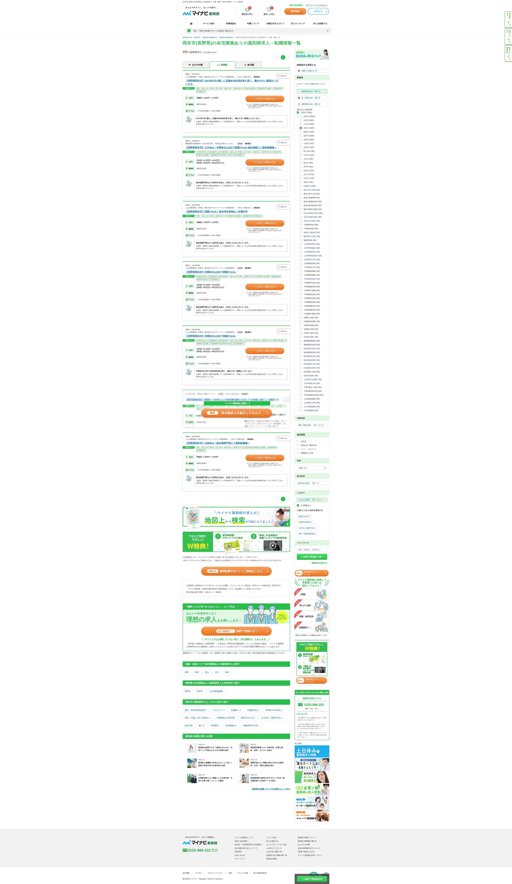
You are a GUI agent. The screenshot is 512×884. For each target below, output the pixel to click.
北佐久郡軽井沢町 (310, 213)
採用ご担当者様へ (296, 5)
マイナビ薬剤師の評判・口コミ (310, 855)
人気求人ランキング (274, 848)
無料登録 (295, 11)
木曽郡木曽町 (309, 337)
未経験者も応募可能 (226, 718)
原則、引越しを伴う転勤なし (198, 718)
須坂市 (306, 140)
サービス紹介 (209, 23)
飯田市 (306, 132)
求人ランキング (298, 23)
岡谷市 (200, 691)
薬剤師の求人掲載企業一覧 (276, 855)
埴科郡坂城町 (309, 376)
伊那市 (306, 147)
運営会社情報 (271, 859)
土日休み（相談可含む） (272, 718)
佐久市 (306, 174)
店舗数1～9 (236, 710)
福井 (227, 672)
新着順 (224, 65)
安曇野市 (307, 186)
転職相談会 (231, 23)
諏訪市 (306, 136)
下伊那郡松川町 (310, 267)
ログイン (318, 11)
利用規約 (238, 852)
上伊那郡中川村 (310, 260)
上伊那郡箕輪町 (310, 248)
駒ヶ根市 (307, 151)
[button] (283, 76)
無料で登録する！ (238, 631)
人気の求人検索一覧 (274, 852)
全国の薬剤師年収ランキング (309, 848)
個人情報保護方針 (260, 873)
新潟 (197, 672)
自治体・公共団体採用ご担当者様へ (248, 845)
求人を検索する (320, 23)
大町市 (306, 159)
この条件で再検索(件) (312, 879)
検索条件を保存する (319, 563)
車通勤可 (215, 725)
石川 (217, 672)
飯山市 (306, 163)
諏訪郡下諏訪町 (310, 232)
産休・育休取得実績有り (196, 710)
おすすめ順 (197, 65)
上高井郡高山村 (310, 383)
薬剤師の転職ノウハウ (306, 838)
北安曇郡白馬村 (310, 368)
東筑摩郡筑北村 (310, 356)
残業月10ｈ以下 (248, 718)
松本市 (306, 120)
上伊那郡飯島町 (310, 252)
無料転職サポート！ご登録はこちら (235, 571)
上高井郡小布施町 (310, 379)
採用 (230, 873)
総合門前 (189, 725)
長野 (187, 672)
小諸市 (306, 143)
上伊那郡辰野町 (310, 244)
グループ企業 (242, 873)
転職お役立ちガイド (276, 23)
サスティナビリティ (215, 873)
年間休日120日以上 (274, 710)
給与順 (251, 65)
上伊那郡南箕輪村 (310, 256)
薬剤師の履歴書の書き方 (307, 841)
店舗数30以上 (253, 710)
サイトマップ (240, 859)
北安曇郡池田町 (310, 360)
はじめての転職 (304, 845)
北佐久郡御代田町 (310, 217)
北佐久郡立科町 (310, 221)
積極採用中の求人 (251, 725)
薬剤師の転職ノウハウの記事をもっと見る (271, 789)
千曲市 (306, 178)
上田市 (306, 124)
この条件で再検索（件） (312, 557)
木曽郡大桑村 (309, 333)
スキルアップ (219, 710)
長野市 (188, 691)
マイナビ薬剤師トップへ (244, 838)
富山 (207, 672)
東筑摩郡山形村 (310, 349)
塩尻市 (306, 171)
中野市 (306, 155)
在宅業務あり (231, 725)
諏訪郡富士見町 (310, 236)
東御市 (306, 182)
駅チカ (202, 725)
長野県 (303, 113)
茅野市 (306, 167)
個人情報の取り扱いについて (246, 848)
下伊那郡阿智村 (310, 279)
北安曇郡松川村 (310, 364)
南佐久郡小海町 (310, 190)
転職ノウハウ (253, 23)
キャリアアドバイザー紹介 (276, 845)
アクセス (198, 873)
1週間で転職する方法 (306, 852)
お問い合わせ (240, 855)
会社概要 (186, 873)
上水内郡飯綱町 (216, 691)
